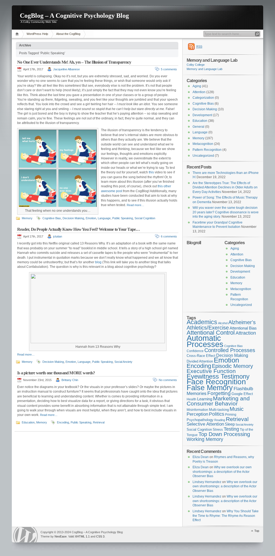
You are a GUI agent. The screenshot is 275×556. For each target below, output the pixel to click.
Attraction (246, 333)
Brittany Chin (69, 380)
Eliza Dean (201, 457)
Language (104, 218)
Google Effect (242, 394)
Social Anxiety (123, 361)
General (198, 127)
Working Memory (205, 439)
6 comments (169, 236)
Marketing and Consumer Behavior (218, 401)
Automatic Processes (205, 341)
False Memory (210, 387)
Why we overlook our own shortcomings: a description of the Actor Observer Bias (222, 471)
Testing (231, 429)
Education (28, 422)
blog (98, 262)
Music (237, 409)
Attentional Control (211, 332)
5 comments (169, 69)
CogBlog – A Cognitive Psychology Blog (74, 15)
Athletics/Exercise (208, 328)
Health (191, 399)
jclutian (57, 236)
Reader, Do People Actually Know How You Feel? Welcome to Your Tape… (78, 229)
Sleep (230, 424)
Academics (202, 322)
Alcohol (222, 323)
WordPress (25, 534)
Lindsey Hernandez (207, 482)
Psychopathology (200, 420)
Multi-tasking (219, 410)
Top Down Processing (224, 434)
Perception (197, 414)
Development (202, 115)
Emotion (91, 218)
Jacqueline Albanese (66, 69)
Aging (197, 86)
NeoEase (61, 536)
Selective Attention (205, 424)
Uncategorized (203, 156)
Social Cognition (145, 218)
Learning (204, 399)
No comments (168, 380)
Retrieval (98, 422)
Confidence (195, 351)
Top (256, 530)
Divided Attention (200, 361)
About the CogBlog (68, 33)
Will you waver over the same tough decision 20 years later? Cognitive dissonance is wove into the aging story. (226, 212)
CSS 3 (100, 536)
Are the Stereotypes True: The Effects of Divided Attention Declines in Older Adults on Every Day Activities (225, 187)
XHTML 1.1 (82, 536)
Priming (230, 414)
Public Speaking (122, 218)
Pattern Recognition (207, 150)
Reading (219, 420)
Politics (216, 414)
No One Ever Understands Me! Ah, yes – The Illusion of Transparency (74, 62)
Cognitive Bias (51, 218)
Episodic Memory (232, 366)
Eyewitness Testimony (218, 376)
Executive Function (211, 371)
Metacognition (203, 144)
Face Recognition (216, 382)
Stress (218, 429)
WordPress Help (37, 33)
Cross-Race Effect (201, 356)
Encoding (63, 422)
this (151, 172)
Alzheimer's (242, 322)
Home (18, 34)
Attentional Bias (243, 328)
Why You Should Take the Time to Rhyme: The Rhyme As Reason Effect (226, 515)
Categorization (203, 98)
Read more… (135, 205)
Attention (199, 92)
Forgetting (219, 393)
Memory (27, 218)
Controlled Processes (229, 350)
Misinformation (197, 410)
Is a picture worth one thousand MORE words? (56, 373)
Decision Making (73, 218)
